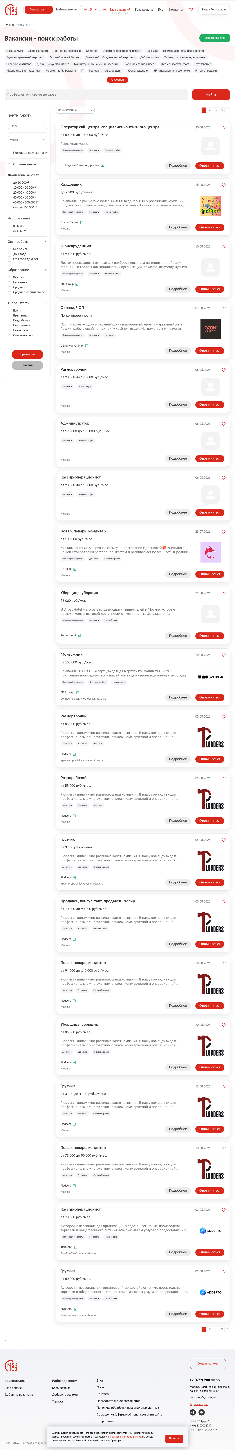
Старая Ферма (69, 222)
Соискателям (39, 9)
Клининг (91, 51)
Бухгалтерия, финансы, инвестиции (96, 64)
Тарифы (57, 1401)
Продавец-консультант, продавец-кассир (98, 901)
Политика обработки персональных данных (128, 1408)
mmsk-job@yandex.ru (203, 1397)
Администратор (75, 423)
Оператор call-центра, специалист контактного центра (110, 127)
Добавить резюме (65, 1395)
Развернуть (118, 79)
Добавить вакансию (19, 1395)
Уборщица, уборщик (79, 593)
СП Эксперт (68, 692)
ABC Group (67, 284)
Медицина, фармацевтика (23, 70)
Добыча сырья (149, 57)
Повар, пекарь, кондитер (83, 531)
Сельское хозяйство (18, 64)
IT (82, 70)
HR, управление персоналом (172, 70)
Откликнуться (209, 166)
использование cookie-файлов (124, 1437)
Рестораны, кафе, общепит (105, 70)
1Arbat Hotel (68, 635)
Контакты (103, 1394)
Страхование (203, 64)
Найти (211, 95)
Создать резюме (215, 38)
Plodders (66, 754)
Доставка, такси (38, 51)
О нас (101, 1387)
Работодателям (66, 9)
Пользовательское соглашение (118, 1401)
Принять (174, 1438)
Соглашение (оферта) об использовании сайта (129, 1414)
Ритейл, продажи (206, 70)
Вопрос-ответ (106, 1421)
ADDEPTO (66, 1247)
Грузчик (68, 840)
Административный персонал (25, 57)
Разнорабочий (74, 369)
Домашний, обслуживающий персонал (110, 57)
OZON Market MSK (72, 345)
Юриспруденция (138, 70)
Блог (100, 1380)
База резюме (61, 1388)
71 (221, 110)
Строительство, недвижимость (122, 51)
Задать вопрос (199, 1404)
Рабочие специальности (140, 64)
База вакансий (15, 1388)
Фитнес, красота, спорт (175, 64)
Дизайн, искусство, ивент (53, 64)
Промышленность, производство (184, 51)
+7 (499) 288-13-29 (205, 1380)
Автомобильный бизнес (65, 57)
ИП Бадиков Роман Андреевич (80, 165)
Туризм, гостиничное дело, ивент (185, 57)
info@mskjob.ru (95, 9)
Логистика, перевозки (67, 51)
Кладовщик (71, 185)
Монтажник (71, 655)
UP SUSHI (66, 569)
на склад (152, 51)
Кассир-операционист (81, 477)
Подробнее (178, 166)
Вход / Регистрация (214, 9)
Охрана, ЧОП (14, 51)
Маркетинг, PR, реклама (61, 70)
